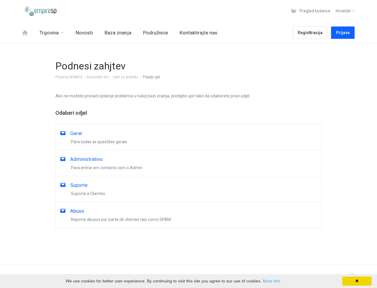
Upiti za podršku (125, 77)
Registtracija (310, 32)
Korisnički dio (97, 77)
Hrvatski (344, 11)
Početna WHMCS (68, 77)
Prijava (343, 32)
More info (271, 281)
